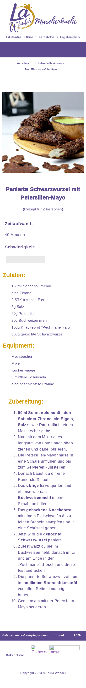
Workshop (23, 63)
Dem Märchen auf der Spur (41, 69)
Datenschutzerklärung (17, 635)
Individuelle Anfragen (51, 63)
